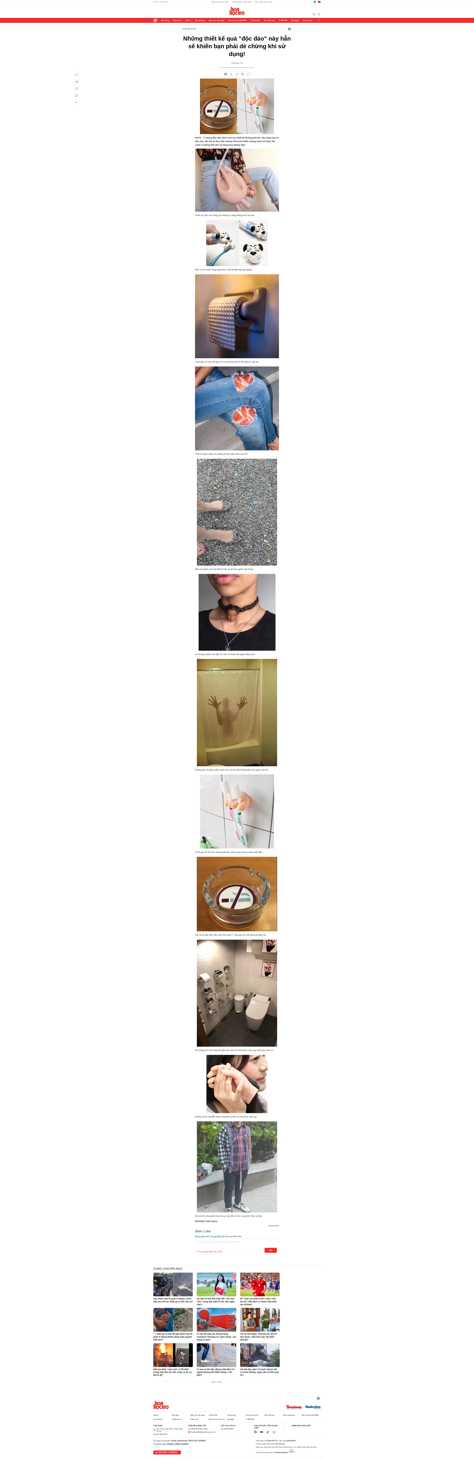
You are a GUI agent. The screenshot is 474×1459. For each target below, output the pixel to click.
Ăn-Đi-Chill (255, 20)
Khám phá (177, 20)
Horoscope (307, 20)
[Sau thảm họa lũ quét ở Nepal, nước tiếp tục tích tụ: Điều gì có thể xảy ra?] (173, 1284)
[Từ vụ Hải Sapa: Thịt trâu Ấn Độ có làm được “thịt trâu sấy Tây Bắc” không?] (260, 1320)
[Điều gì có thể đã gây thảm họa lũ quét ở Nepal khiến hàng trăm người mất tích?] (173, 1320)
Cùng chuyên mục (168, 1268)
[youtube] (319, 2)
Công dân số (177, 1419)
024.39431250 (161, 1434)
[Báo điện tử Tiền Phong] (293, 1407)
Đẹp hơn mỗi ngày (216, 20)
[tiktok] (269, 1432)
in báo (242, 74)
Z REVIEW (283, 20)
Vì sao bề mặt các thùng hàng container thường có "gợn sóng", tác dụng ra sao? (216, 1337)
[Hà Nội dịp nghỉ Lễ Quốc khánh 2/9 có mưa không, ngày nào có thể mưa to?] (260, 1355)
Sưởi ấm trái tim (252, 1415)
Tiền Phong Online (220, 2)
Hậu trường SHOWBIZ (237, 20)
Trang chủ (155, 20)
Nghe (76, 74)
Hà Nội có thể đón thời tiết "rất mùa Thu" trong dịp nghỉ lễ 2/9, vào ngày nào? (216, 1301)
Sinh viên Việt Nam (263, 2)
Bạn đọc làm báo (167, 1452)
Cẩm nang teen (289, 1415)
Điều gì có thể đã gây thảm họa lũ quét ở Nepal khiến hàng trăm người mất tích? (172, 1337)
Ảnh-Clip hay (269, 20)
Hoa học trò (161, 1405)
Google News (289, 29)
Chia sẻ (76, 81)
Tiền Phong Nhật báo (242, 2)
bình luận (248, 74)
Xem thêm (319, 20)
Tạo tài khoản (216, 1236)
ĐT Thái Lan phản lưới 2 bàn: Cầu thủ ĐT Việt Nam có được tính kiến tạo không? (258, 1301)
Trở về (76, 102)
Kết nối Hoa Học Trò (217, 1419)
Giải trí (188, 20)
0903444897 (229, 1429)
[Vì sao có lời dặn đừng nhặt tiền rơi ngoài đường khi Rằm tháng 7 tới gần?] (216, 1355)
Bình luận (76, 95)
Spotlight (295, 20)
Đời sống (165, 20)
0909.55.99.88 (196, 1429)
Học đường (200, 20)
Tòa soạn (157, 1426)
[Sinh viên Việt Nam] (313, 1407)
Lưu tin (76, 88)
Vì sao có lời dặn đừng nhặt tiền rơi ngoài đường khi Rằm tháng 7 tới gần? (215, 1372)
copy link (237, 74)
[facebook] (314, 2)
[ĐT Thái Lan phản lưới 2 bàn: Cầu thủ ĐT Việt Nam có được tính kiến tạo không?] (260, 1284)
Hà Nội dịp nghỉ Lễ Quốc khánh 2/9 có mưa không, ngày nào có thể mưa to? (259, 1372)
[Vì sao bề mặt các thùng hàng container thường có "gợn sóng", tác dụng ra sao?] (216, 1320)
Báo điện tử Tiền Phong (237, 11)
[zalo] (275, 1432)
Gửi (270, 1250)
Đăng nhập (200, 1236)
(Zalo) (205, 1429)
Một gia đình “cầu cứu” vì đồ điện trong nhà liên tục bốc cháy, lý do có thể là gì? (172, 1372)
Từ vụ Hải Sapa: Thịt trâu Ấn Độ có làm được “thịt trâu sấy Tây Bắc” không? (258, 1337)
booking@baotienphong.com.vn (203, 1432)
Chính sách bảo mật (301, 1426)
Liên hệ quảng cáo (197, 1426)
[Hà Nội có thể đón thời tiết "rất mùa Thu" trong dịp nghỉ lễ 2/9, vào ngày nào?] (216, 1284)
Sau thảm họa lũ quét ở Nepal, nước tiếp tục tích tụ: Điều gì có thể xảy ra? (173, 1300)
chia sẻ (225, 74)
